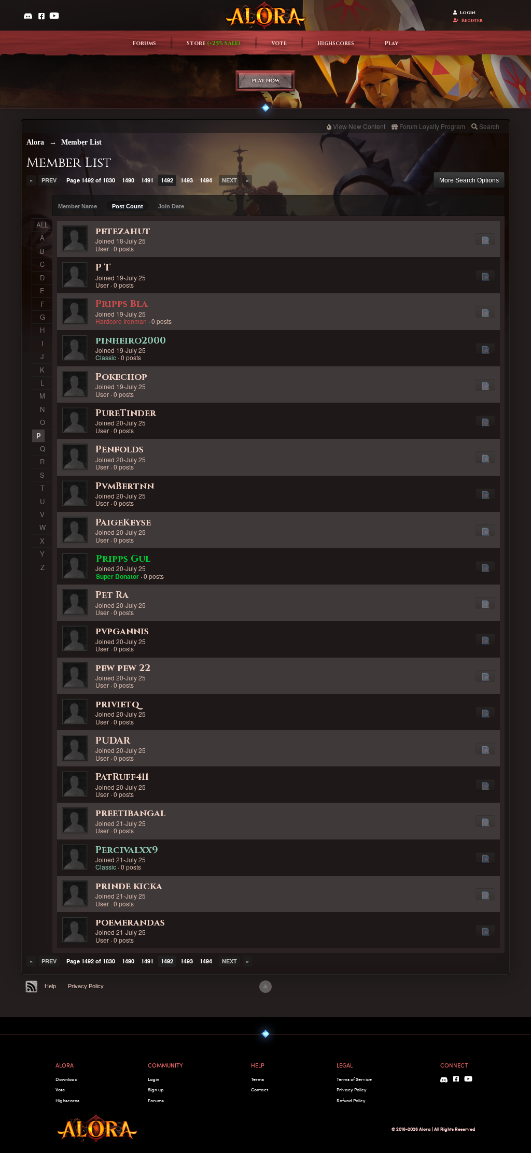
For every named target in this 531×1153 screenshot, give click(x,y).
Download (66, 1079)
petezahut (122, 231)
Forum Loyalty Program (432, 126)
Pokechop (121, 377)
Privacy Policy (86, 986)
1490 (128, 180)
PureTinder (125, 413)
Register (472, 20)
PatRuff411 (122, 777)
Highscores (335, 43)
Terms (257, 1079)
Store (214, 43)
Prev (49, 180)
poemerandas (130, 922)
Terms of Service (354, 1079)
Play (391, 43)
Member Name (77, 206)
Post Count (127, 206)
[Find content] (485, 239)
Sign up (155, 1089)
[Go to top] (265, 986)
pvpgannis (122, 631)
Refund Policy (351, 1100)
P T (103, 267)
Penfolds (119, 449)
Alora (35, 142)
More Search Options (469, 180)
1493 (186, 180)
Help (50, 986)
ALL (42, 225)
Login (468, 13)
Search (489, 126)
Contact (259, 1089)
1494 (206, 180)
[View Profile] (75, 238)
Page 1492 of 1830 (90, 180)
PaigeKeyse (123, 522)
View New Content (359, 126)
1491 (147, 180)
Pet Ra (112, 595)
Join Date (171, 206)
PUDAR (112, 740)
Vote (279, 43)
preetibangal (130, 813)
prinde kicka (128, 886)
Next (229, 180)
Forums (144, 43)
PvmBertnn (124, 486)
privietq (117, 704)
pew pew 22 (122, 668)
